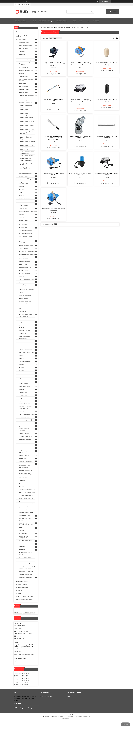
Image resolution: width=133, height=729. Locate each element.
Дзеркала (21, 370)
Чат (127, 724)
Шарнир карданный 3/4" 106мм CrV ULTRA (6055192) (80, 137)
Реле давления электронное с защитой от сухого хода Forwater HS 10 (80, 64)
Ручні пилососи (23, 477)
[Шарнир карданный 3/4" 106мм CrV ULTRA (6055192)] (80, 125)
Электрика (21, 73)
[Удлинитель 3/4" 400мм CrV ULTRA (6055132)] (106, 125)
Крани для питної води (25, 295)
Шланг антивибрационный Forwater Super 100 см (53, 100)
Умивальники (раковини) (25, 267)
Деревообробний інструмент (26, 245)
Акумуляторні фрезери (26, 145)
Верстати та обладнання (25, 461)
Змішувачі (21, 322)
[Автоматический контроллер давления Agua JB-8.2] (53, 197)
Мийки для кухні (23, 333)
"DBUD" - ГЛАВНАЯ (20, 21)
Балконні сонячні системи (26, 560)
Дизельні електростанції (25, 557)
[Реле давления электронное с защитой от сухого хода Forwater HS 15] (80, 88)
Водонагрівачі (22, 543)
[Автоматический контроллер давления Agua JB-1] (53, 162)
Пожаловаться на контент (66, 716)
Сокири (20, 483)
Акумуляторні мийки (25, 160)
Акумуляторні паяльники (27, 129)
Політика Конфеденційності (24, 599)
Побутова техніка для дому (26, 70)
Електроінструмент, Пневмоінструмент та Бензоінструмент (24, 465)
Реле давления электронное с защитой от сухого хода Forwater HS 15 (80, 101)
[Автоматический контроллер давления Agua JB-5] (106, 162)
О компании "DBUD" (22, 587)
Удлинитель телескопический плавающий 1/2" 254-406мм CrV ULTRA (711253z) (53, 138)
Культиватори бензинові (25, 470)
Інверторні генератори (25, 568)
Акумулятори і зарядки (26, 155)
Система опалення (24, 176)
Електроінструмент (24, 89)
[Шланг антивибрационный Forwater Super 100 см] (53, 88)
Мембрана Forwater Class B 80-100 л (107, 62)
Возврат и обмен (21, 584)
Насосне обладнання (24, 198)
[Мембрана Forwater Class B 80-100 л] (106, 51)
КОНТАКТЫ (96, 21)
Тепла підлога (22, 217)
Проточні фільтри (23, 298)
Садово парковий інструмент (26, 179)
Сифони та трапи (23, 92)
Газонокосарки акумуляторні (26, 563)
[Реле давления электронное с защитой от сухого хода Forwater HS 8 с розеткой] (53, 51)
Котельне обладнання (24, 201)
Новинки (19, 32)
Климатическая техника (25, 45)
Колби (20, 308)
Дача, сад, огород (23, 48)
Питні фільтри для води (25, 99)
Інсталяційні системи (24, 330)
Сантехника (22, 54)
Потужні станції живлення (26, 512)
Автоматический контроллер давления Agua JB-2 (80, 174)
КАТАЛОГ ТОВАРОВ (45, 21)
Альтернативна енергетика (26, 577)
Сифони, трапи (23, 264)
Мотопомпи (22, 480)
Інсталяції (21, 186)
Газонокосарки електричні (26, 571)
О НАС (87, 21)
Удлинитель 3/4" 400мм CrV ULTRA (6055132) (106, 137)
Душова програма (23, 324)
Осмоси (21, 305)
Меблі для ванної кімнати (25, 349)
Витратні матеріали (24, 447)
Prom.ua (74, 715)
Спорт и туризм (23, 83)
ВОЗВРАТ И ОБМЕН (76, 21)
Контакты (19, 590)
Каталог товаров (21, 39)
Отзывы (18, 593)
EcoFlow (21, 527)
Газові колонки (23, 533)
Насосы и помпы (23, 67)
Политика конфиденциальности (82, 716)
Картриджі (21, 530)
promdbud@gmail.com (22, 631)
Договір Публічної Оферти (24, 596)
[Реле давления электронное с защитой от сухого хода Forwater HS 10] (80, 51)
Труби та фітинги (23, 248)
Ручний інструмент (24, 433)
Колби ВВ (21, 292)
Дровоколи (21, 501)
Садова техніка (23, 458)
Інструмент (22, 214)
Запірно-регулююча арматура (27, 211)
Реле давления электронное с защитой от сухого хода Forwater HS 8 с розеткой (53, 64)
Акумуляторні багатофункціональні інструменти (26, 137)
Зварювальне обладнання (26, 173)
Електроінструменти (24, 445)
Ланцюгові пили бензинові (26, 504)
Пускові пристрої (23, 506)
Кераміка (21, 195)
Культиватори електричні (25, 574)
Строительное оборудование (26, 60)
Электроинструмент (24, 42)
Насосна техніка (23, 57)
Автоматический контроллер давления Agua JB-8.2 (53, 209)
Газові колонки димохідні (25, 230)
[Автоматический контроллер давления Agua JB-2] (80, 162)
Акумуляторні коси (25, 158)
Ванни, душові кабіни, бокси (26, 352)
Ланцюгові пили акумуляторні (27, 492)
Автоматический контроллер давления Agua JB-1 (53, 174)
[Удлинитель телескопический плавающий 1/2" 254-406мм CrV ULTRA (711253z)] (53, 125)
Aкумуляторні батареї (24, 509)
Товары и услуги (48, 27)
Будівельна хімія (23, 76)
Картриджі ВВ (22, 311)
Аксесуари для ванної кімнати (27, 251)
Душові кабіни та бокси (25, 386)
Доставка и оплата (22, 581)
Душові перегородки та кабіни (27, 279)
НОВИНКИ (33, 21)
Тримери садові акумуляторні (27, 489)
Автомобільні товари (24, 319)
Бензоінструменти (23, 86)
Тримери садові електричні (26, 498)
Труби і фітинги (23, 208)
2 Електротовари (23, 392)
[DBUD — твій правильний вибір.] (22, 11)
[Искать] (92, 11)
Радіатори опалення (24, 261)
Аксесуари (21, 189)
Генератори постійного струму (27, 566)
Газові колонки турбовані (25, 233)
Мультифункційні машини (25, 495)
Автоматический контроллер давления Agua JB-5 (106, 174)
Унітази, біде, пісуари (24, 285)
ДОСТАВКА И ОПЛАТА (61, 21)
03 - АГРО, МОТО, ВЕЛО (25, 436)
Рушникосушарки (23, 282)
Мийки (20, 192)
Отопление (22, 51)
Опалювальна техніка (24, 515)
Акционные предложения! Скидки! (24, 35)
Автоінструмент (23, 227)
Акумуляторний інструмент (62, 27)
